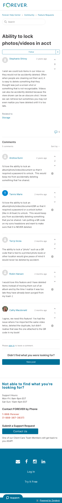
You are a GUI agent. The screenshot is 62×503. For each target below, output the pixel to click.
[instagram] (35, 462)
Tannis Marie (15, 194)
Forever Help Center (11, 15)
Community (29, 15)
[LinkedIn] (13, 132)
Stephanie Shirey (18, 58)
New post (31, 362)
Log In (31, 471)
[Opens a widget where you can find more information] (13, 498)
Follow (31, 52)
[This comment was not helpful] (55, 165)
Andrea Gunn (16, 158)
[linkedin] (44, 462)
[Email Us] (18, 462)
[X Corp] (8, 132)
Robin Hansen (16, 273)
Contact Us (20, 431)
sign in (12, 345)
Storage (6, 117)
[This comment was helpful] (55, 156)
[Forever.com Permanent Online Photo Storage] (15, 5)
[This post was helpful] (55, 59)
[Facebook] (4, 132)
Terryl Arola (15, 241)
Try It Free (31, 481)
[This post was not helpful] (55, 68)
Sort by (54, 146)
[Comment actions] (52, 173)
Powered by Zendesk (50, 500)
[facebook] (27, 462)
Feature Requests (46, 15)
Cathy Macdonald (18, 310)
